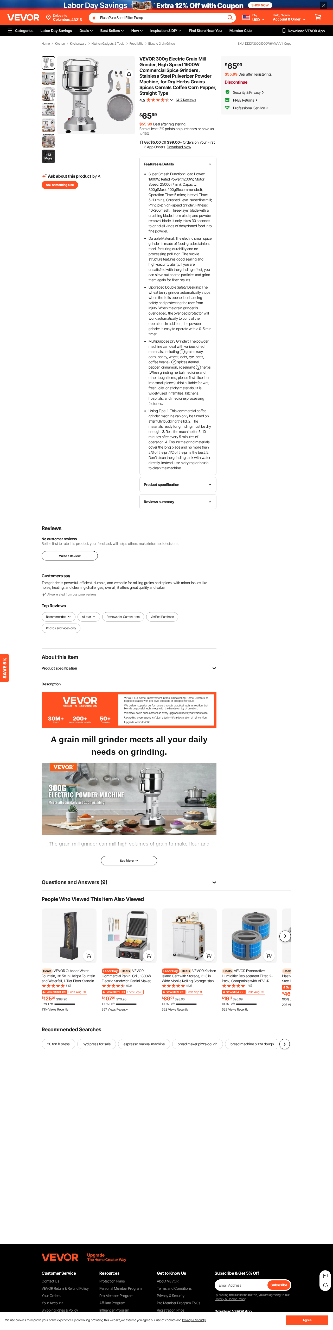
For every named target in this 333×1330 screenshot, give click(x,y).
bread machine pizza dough (252, 1044)
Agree (307, 1320)
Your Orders (51, 1295)
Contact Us (50, 1281)
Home (46, 43)
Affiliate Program (112, 1303)
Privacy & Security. (194, 1320)
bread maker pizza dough (197, 1044)
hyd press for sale (97, 1044)
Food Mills (136, 43)
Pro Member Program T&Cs (178, 1303)
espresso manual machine (144, 1044)
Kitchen (60, 43)
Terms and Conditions (174, 1288)
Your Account (52, 1303)
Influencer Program (114, 1310)
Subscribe (279, 1285)
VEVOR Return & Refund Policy (65, 1288)
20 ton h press (58, 1044)
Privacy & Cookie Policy (230, 1299)
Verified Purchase (162, 617)
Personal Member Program (120, 1288)
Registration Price (170, 1310)
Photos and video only (61, 628)
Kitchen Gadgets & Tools (108, 43)
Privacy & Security (170, 1295)
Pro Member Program (116, 1295)
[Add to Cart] (88, 955)
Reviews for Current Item (123, 617)
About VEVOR (167, 1281)
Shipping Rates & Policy (60, 1310)
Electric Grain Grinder (162, 43)
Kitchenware (78, 43)
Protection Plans (112, 1281)
